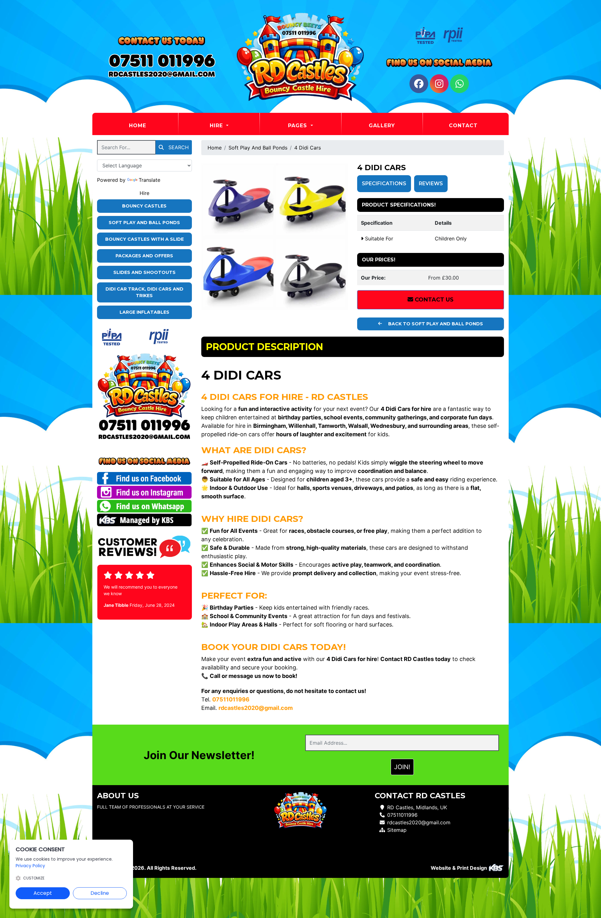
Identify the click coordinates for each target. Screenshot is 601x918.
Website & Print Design (459, 868)
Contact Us (433, 299)
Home (153, 125)
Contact (463, 126)
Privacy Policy (30, 866)
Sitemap (397, 830)
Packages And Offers (144, 256)
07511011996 (402, 815)
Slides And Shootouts (144, 272)
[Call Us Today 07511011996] (144, 425)
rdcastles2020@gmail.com (418, 822)
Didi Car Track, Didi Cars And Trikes (144, 292)
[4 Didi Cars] (274, 236)
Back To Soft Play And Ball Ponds (435, 324)
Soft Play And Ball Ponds (144, 222)
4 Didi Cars (307, 147)
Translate (149, 180)
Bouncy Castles (144, 206)
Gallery (382, 126)
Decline (99, 893)
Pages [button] (298, 126)
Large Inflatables (144, 312)
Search (178, 147)
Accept (42, 893)
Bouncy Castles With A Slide (144, 239)
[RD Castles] (300, 56)
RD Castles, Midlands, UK (417, 807)
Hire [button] (217, 126)
